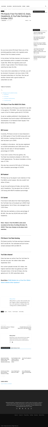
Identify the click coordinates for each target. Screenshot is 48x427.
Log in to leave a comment (6, 383)
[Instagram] (20, 408)
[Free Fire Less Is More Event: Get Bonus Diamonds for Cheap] (5, 367)
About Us (16, 415)
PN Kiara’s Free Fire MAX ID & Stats (10, 92)
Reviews (23, 6)
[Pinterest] (8, 23)
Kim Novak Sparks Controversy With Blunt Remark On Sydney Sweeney (40, 57)
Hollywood (9, 6)
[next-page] (3, 376)
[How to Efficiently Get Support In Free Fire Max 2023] (26, 367)
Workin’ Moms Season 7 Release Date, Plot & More (7, 327)
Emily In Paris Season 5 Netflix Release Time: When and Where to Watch (40, 44)
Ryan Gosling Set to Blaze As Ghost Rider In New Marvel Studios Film (39, 38)
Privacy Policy (26, 415)
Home (2, 9)
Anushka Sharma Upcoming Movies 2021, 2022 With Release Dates (24, 328)
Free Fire (9, 9)
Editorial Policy (41, 415)
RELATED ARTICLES (5, 348)
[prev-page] (1, 376)
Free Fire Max (21, 311)
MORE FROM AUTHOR (15, 348)
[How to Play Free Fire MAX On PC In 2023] (16, 367)
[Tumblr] (28, 409)
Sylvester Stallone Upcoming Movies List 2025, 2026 (39, 33)
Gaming (27, 6)
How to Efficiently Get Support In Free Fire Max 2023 (26, 372)
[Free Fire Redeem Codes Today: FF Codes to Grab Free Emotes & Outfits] (16, 354)
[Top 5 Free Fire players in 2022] (26, 354)
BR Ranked (6, 94)
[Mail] (23, 409)
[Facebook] (2, 23)
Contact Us (21, 415)
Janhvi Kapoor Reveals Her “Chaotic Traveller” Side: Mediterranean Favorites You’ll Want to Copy (40, 50)
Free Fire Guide (15, 311)
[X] (5, 23)
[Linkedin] (13, 342)
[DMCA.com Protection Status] (27, 425)
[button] (45, 6)
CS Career (6, 96)
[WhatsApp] (11, 23)
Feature (5, 311)
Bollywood (3, 6)
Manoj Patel (4, 20)
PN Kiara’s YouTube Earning (10, 98)
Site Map (31, 415)
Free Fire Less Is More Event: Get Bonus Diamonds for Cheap (5, 372)
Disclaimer (36, 415)
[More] (13, 23)
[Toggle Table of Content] (2, 90)
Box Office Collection (17, 6)
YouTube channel (8, 100)
